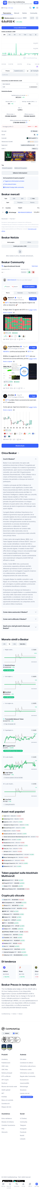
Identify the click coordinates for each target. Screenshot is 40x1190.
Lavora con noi (24, 1093)
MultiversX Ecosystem (21, 168)
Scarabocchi (6, 1103)
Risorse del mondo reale (9, 1086)
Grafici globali (6, 1090)
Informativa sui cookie (27, 1073)
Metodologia (24, 1086)
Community (23, 1122)
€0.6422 (11, 946)
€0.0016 (14, 883)
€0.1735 (13, 934)
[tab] (28, 70)
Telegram (23, 1125)
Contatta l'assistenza (8, 1125)
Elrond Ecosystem (7, 168)
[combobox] (20, 74)
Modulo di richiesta (8, 1122)
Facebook (23, 1132)
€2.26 (16, 931)
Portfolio (4, 1097)
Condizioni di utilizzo (26, 1062)
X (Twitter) (23, 1118)
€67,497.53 (13, 905)
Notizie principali (7, 1073)
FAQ (3, 1128)
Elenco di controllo (7, 1100)
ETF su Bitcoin (6, 1076)
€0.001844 (14, 899)
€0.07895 (11, 923)
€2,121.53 (14, 914)
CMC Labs (5, 1066)
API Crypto (5, 1080)
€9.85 (13, 937)
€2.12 (15, 952)
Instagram (23, 1128)
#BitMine (6, 351)
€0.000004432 (15, 955)
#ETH (28, 356)
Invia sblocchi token (10, 184)
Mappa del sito (6, 1107)
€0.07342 (14, 949)
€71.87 (14, 926)
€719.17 (12, 920)
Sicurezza (23, 1090)
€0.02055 (13, 886)
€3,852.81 (14, 940)
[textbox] (22, 281)
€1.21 (11, 911)
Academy (5, 1059)
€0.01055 (15, 902)
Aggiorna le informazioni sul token (14, 181)
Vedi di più (35, 266)
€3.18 (13, 880)
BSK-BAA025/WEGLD (25, 212)
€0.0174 (15, 908)
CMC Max (5, 1069)
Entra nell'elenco (7, 1118)
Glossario (4, 1132)
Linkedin (22, 1139)
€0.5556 (13, 929)
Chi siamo (23, 1059)
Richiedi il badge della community (14, 187)
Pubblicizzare (6, 1062)
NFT (3, 1093)
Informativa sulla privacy (28, 1066)
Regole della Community (27, 1076)
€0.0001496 (16, 889)
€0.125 (13, 943)
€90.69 (12, 917)
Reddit (22, 1135)
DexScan (4, 1083)
